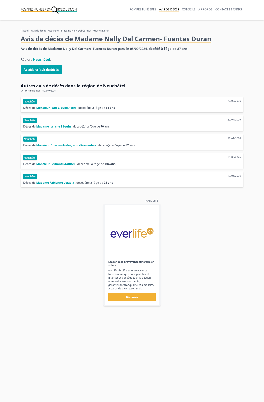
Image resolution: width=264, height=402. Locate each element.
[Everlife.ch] (132, 232)
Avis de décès (169, 9)
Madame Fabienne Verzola (55, 183)
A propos (205, 9)
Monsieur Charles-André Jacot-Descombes (66, 145)
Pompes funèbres (142, 9)
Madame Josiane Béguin (53, 126)
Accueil (25, 30)
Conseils (188, 9)
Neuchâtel (53, 30)
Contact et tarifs (228, 9)
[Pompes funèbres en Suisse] (49, 10)
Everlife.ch (114, 270)
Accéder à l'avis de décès (41, 70)
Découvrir (132, 297)
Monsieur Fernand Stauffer (55, 164)
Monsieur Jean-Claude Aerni (56, 108)
